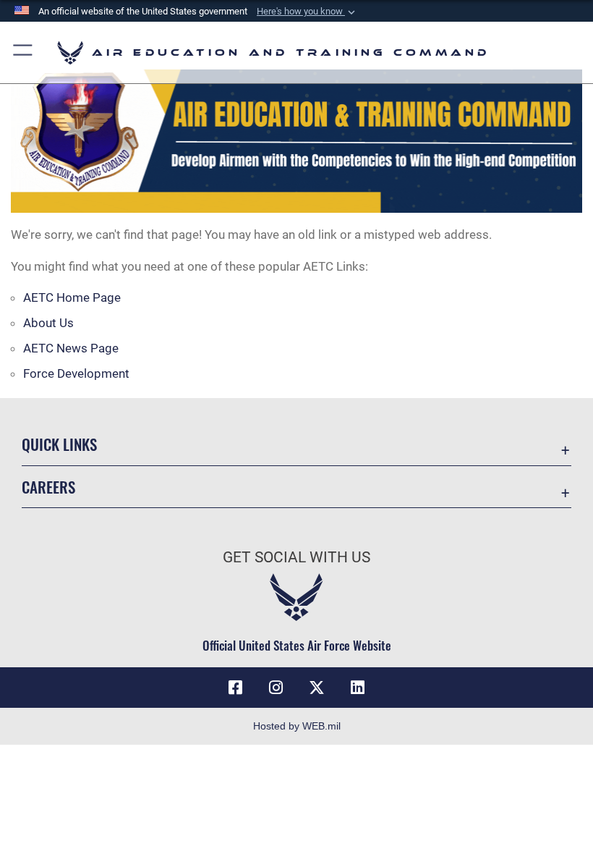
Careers (48, 486)
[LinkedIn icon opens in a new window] (357, 687)
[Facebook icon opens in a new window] (236, 687)
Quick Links (59, 444)
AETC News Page (71, 348)
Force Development (76, 373)
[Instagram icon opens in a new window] (276, 687)
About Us (48, 323)
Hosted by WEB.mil (297, 726)
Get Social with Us (296, 557)
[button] (307, 11)
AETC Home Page (72, 297)
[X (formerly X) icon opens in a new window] (317, 687)
